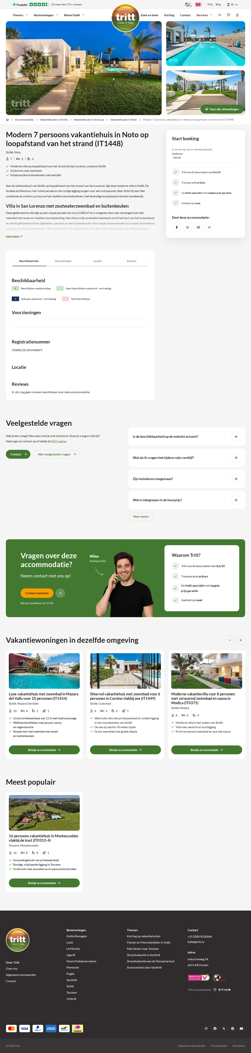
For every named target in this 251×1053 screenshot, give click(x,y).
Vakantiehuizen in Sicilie (53, 119)
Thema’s (17, 15)
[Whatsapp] (60, 593)
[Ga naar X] (223, 1028)
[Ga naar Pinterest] (232, 1028)
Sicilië (70, 986)
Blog (218, 4)
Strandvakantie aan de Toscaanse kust (151, 961)
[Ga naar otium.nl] (221, 989)
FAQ (210, 4)
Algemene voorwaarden (21, 974)
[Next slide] (240, 640)
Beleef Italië (72, 15)
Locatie (97, 260)
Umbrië (71, 998)
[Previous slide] (230, 640)
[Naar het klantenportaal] (237, 14)
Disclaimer (239, 1045)
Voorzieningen (63, 260)
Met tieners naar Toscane (143, 948)
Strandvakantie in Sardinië (143, 955)
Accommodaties (24, 119)
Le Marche (73, 948)
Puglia (70, 973)
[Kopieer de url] (209, 227)
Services (202, 15)
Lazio (70, 942)
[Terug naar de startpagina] (125, 17)
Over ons (11, 968)
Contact (185, 15)
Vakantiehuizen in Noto (123, 119)
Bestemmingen (43, 15)
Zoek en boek (149, 15)
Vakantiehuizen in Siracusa (89, 119)
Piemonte (73, 967)
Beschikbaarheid (28, 260)
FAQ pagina (58, 441)
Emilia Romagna (77, 936)
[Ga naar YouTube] (241, 1028)
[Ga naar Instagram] (206, 1028)
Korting (169, 15)
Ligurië (71, 955)
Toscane (72, 992)
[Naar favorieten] (228, 14)
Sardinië (72, 980)
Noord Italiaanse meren (81, 961)
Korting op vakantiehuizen (143, 936)
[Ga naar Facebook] (215, 1028)
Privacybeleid (219, 1045)
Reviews (131, 260)
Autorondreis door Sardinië (144, 967)
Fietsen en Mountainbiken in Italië (148, 942)
